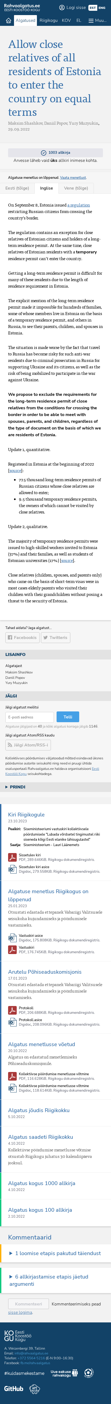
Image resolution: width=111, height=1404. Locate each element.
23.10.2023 (17, 821)
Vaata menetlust (73, 177)
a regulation (78, 205)
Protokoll (26, 1008)
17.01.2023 (17, 978)
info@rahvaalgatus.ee (31, 1353)
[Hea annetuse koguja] (89, 1373)
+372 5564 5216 (31, 1358)
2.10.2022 (16, 1216)
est (93, 8)
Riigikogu (49, 20)
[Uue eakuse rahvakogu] (64, 1374)
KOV (66, 20)
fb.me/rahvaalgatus (35, 1363)
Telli (68, 717)
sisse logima (20, 1312)
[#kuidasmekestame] (24, 1374)
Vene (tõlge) (76, 188)
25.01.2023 (17, 906)
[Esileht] (8, 20)
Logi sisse (76, 8)
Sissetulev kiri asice (34, 867)
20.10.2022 (17, 1051)
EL (79, 20)
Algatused (25, 20)
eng (102, 8)
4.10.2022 (16, 1143)
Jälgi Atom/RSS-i (31, 745)
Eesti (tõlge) (17, 188)
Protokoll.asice (30, 1020)
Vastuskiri (26, 947)
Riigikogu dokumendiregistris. (71, 859)
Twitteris (58, 638)
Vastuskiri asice (31, 936)
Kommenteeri (28, 1304)
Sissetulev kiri (30, 855)
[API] (34, 1389)
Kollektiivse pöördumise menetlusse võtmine (54, 1074)
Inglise (46, 188)
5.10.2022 (16, 1117)
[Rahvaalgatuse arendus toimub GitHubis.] (13, 1389)
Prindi (17, 787)
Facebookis (25, 638)
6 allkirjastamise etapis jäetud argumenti (48, 1280)
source (15, 470)
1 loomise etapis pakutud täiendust (58, 1253)
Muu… (101, 20)
